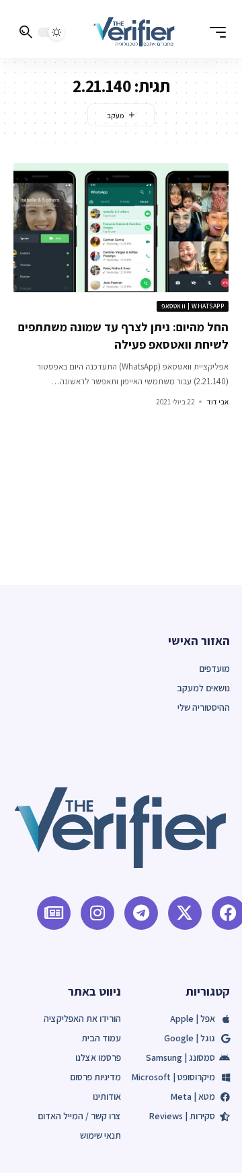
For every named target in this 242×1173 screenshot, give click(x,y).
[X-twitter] (185, 913)
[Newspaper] (54, 913)
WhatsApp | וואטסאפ (192, 306)
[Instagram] (97, 913)
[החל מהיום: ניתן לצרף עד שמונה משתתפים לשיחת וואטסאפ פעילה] (121, 227)
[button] (214, 32)
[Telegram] (141, 913)
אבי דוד (218, 401)
